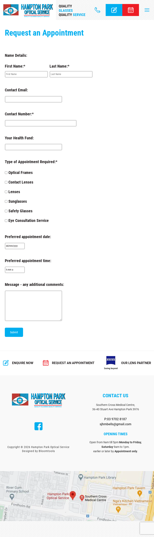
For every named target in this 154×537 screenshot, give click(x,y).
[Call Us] (97, 10)
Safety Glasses (20, 211)
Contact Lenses (20, 182)
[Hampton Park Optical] (28, 10)
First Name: (14, 66)
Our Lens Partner (136, 363)
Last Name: (59, 66)
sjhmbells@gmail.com (115, 424)
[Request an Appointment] (130, 10)
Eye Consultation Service (28, 220)
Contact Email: (16, 90)
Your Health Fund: (19, 138)
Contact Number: (18, 114)
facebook (38, 426)
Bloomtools (47, 451)
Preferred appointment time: (28, 260)
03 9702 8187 (117, 419)
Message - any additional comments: (34, 284)
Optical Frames (20, 172)
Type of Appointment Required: (30, 161)
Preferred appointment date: (28, 236)
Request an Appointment (73, 363)
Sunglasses (17, 201)
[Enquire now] (114, 10)
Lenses (14, 191)
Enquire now (22, 363)
